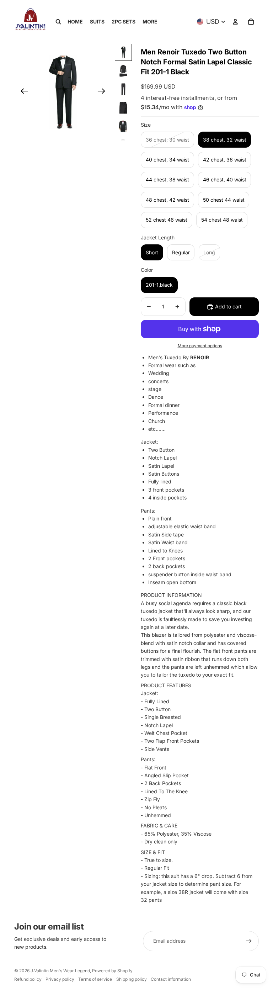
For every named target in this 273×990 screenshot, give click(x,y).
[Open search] (58, 22)
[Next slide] (104, 92)
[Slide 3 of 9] (123, 89)
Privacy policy (60, 979)
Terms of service (95, 979)
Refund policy (28, 979)
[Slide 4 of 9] (123, 108)
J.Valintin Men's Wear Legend (60, 970)
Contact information (171, 979)
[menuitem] (150, 22)
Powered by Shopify (112, 970)
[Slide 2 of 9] (123, 71)
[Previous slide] (22, 92)
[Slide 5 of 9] (123, 126)
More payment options (200, 345)
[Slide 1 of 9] (123, 52)
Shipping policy (131, 979)
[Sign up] (249, 941)
